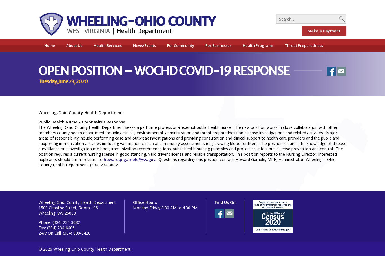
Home (49, 45)
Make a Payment (324, 31)
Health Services (108, 45)
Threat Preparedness (304, 45)
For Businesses (218, 45)
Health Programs (258, 45)
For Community (180, 45)
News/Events (144, 45)
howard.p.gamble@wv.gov (129, 159)
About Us (74, 45)
